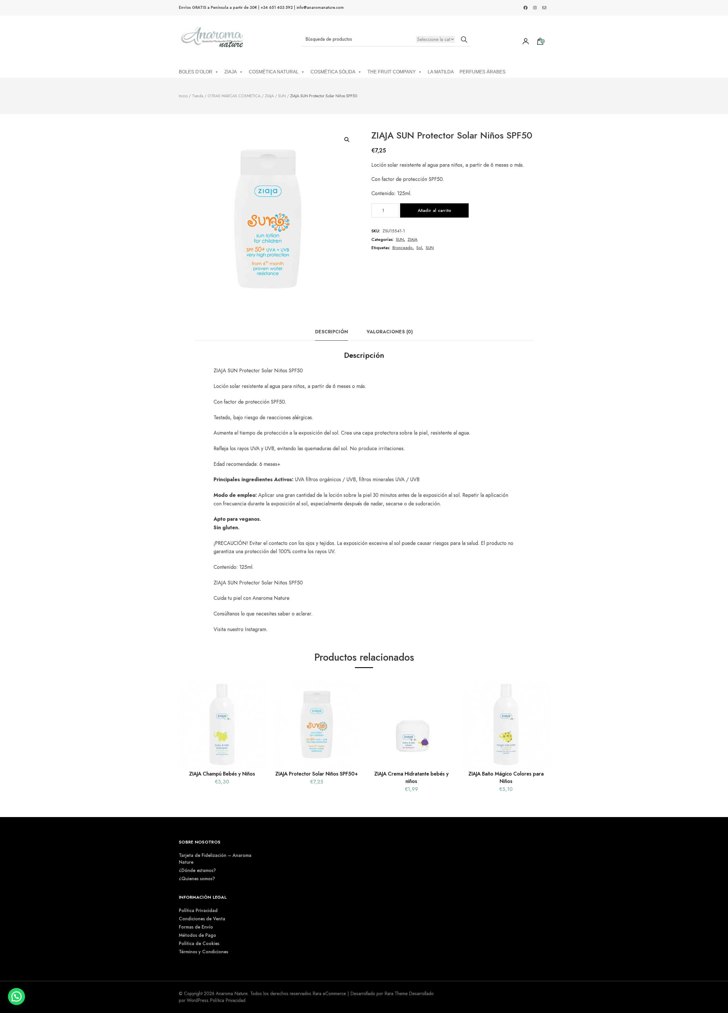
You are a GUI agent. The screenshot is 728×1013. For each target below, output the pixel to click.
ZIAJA (230, 71)
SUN (400, 239)
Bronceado (402, 248)
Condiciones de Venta (202, 918)
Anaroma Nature (271, 598)
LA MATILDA (441, 71)
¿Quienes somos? (197, 878)
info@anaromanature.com (320, 7)
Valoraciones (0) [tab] (390, 331)
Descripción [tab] (331, 331)
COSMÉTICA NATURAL (274, 71)
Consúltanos (227, 613)
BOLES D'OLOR (195, 71)
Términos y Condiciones (203, 951)
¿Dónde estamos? (197, 870)
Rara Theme (396, 993)
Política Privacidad (198, 910)
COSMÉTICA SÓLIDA (333, 71)
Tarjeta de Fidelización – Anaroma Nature (215, 858)
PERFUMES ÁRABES (483, 71)
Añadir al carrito (434, 210)
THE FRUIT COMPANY (391, 71)
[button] (347, 140)
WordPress (197, 1000)
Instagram (255, 629)
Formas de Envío (196, 927)
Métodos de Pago (197, 935)
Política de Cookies (199, 943)
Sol (419, 248)
